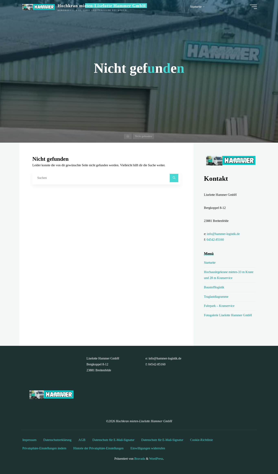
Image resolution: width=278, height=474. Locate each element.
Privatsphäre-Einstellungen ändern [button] (44, 448)
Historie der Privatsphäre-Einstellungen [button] (98, 448)
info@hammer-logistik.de (223, 234)
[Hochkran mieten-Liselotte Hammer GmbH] (38, 6)
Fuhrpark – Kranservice (219, 306)
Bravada (139, 458)
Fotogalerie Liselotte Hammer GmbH (228, 315)
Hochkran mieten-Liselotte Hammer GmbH (102, 5)
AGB (81, 440)
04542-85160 (215, 239)
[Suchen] (174, 178)
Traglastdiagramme (216, 296)
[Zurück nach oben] (262, 458)
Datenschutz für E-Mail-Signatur (113, 440)
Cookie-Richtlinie (201, 440)
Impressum (29, 440)
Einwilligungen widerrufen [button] (147, 448)
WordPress (156, 458)
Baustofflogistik (214, 287)
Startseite (210, 262)
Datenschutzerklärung (57, 440)
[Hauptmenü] (253, 7)
